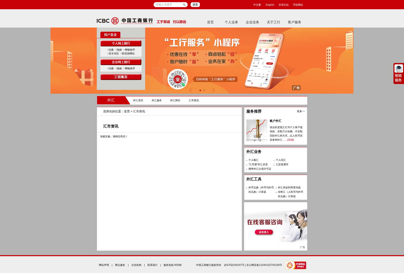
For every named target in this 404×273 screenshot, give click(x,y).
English (270, 4)
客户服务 (294, 22)
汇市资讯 (194, 100)
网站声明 (104, 265)
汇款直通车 (282, 164)
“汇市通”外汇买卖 (258, 164)
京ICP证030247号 (234, 265)
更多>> (301, 111)
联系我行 (153, 265)
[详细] (290, 139)
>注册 (110, 49)
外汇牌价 (175, 100)
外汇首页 (138, 100)
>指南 (118, 49)
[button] (200, 90)
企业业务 (252, 22)
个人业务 (231, 22)
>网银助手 (129, 49)
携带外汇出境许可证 (260, 168)
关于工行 (273, 22)
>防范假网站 (128, 53)
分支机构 (136, 265)
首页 (210, 22)
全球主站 (284, 4)
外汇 (111, 100)
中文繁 (257, 4)
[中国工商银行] (141, 20)
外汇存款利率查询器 (289, 187)
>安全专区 (113, 53)
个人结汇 (281, 160)
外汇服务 (157, 100)
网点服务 (120, 265)
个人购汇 (254, 160)
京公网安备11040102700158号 (264, 265)
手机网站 (298, 4)
